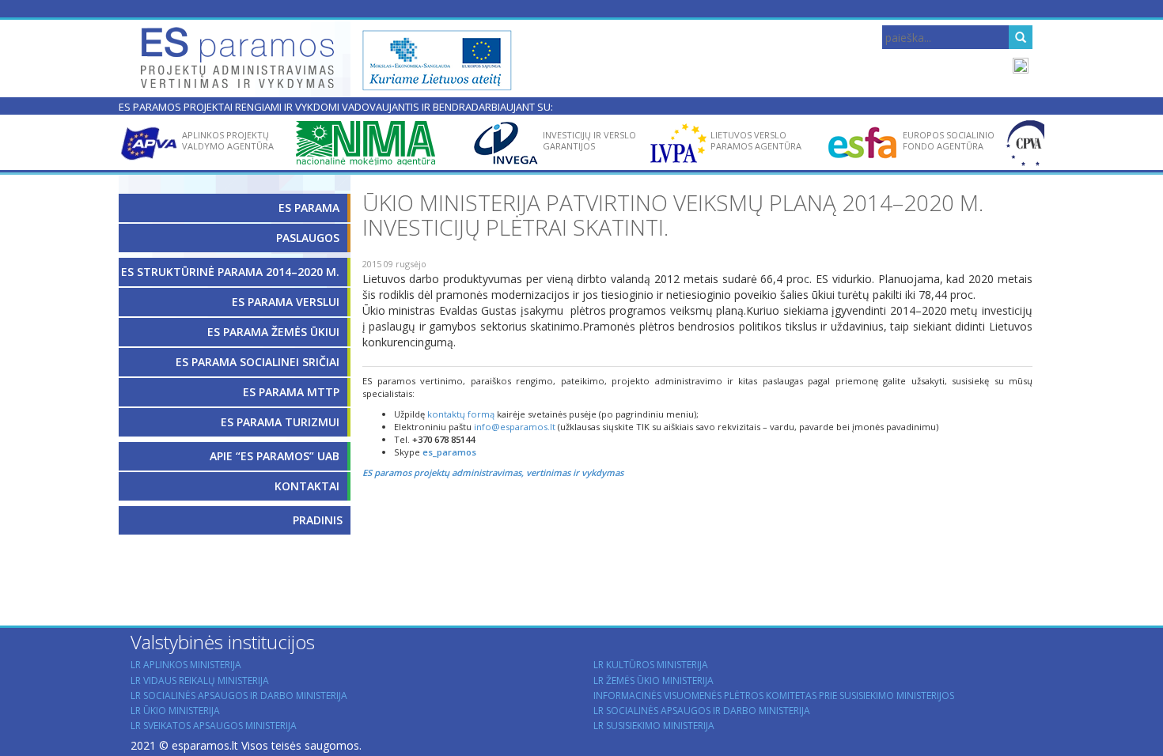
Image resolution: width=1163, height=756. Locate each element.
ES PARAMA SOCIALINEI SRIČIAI (257, 361)
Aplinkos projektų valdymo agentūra (228, 140)
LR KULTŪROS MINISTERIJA (650, 664)
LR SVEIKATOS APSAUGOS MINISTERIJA (214, 725)
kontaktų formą (460, 414)
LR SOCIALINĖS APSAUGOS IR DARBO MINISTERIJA (239, 695)
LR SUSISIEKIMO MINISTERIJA (653, 725)
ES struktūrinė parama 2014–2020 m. (230, 271)
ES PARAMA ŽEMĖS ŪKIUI (273, 331)
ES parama (308, 207)
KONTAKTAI (307, 485)
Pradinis (318, 519)
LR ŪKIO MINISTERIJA (175, 710)
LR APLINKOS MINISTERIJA (186, 664)
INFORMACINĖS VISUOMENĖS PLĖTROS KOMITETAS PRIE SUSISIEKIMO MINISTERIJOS (773, 695)
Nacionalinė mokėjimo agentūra (372, 176)
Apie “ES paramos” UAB (274, 455)
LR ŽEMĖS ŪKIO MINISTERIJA (653, 680)
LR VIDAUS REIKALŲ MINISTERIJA (200, 680)
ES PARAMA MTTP (291, 391)
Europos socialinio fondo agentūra (948, 140)
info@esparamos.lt (514, 427)
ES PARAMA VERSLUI (285, 301)
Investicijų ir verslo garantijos (589, 140)
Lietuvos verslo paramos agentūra (755, 140)
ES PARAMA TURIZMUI (280, 421)
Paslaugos (307, 237)
